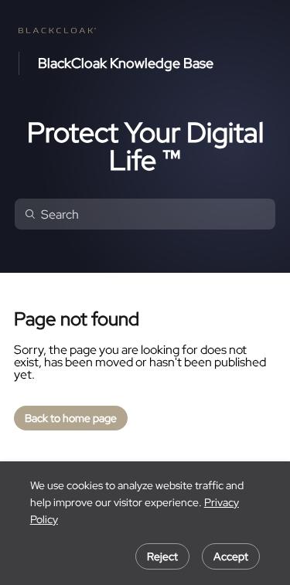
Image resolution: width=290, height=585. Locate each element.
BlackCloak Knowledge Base (125, 63)
